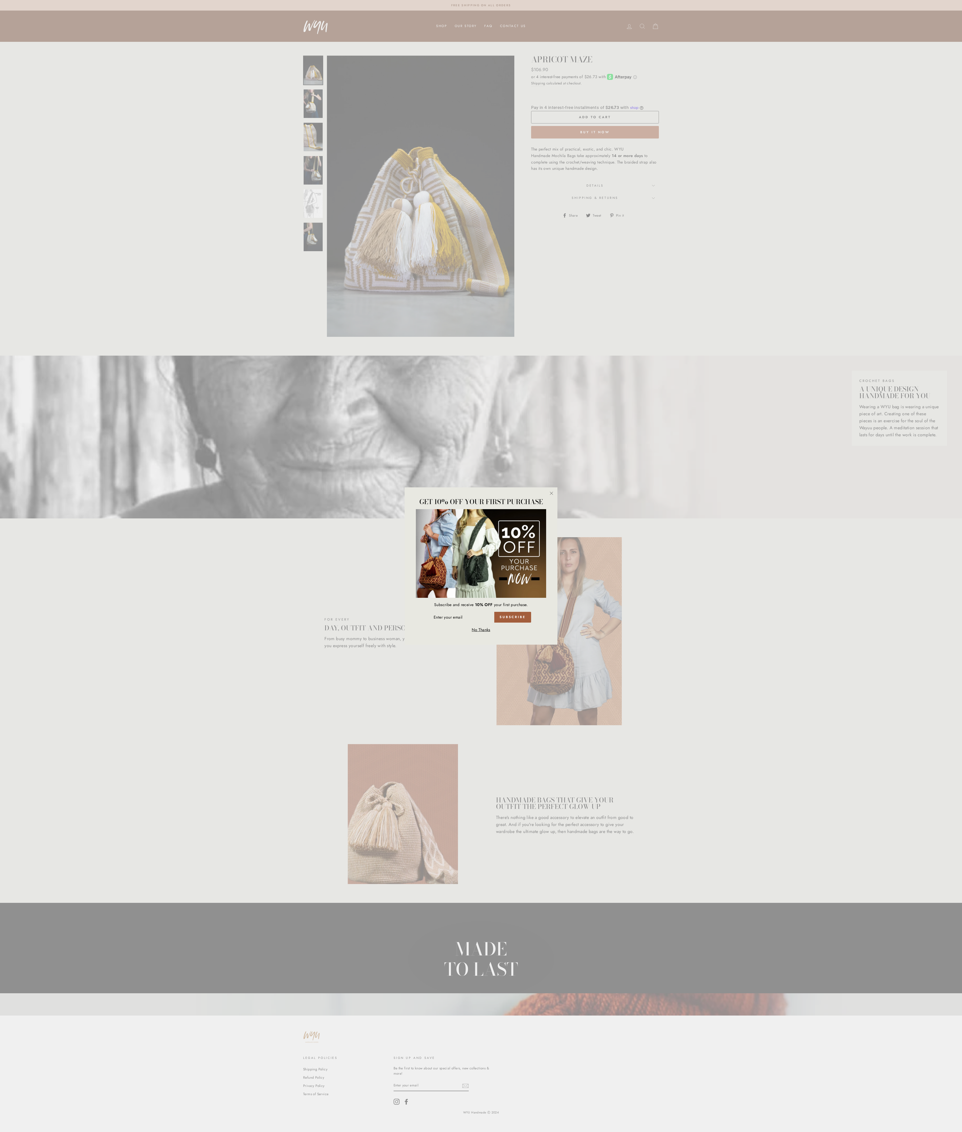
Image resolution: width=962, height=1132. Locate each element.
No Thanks (481, 630)
